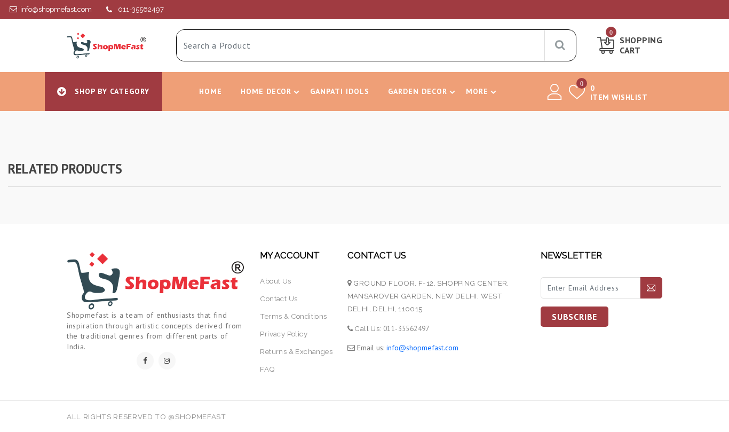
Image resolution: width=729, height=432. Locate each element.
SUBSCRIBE (574, 316)
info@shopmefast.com (56, 9)
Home (210, 91)
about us (275, 281)
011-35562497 (141, 9)
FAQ (267, 369)
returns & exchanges (296, 351)
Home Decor (266, 91)
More (477, 91)
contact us (278, 298)
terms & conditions (293, 316)
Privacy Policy (283, 333)
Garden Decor (417, 91)
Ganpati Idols (339, 91)
